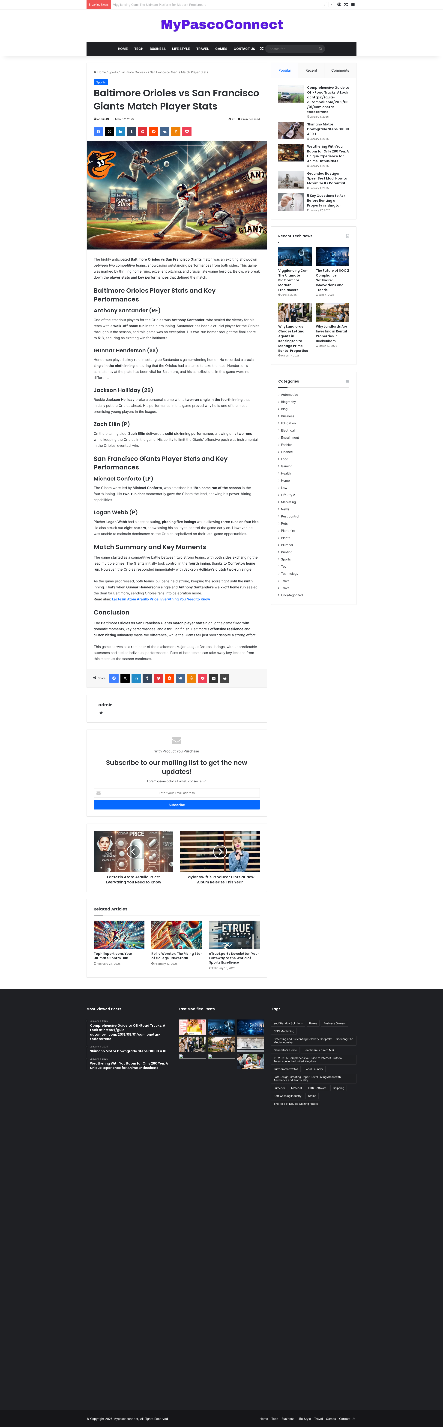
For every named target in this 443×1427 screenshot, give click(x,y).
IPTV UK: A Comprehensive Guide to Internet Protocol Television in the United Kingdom (308, 1059)
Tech (138, 49)
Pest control (290, 516)
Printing (286, 552)
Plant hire (288, 530)
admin (101, 119)
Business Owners (334, 1023)
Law (284, 488)
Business (158, 49)
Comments (340, 70)
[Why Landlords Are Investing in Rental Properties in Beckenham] (332, 312)
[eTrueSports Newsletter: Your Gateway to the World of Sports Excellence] (234, 935)
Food (284, 459)
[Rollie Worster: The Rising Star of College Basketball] (176, 935)
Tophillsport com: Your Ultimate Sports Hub (113, 955)
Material (296, 1088)
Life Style (181, 49)
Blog (284, 409)
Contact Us (244, 49)
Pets (284, 523)
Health (286, 473)
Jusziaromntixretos (286, 1069)
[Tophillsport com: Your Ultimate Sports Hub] (119, 935)
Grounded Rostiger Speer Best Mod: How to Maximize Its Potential (327, 178)
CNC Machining (284, 1031)
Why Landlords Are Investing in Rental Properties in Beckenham (331, 333)
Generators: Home (285, 1050)
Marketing (288, 502)
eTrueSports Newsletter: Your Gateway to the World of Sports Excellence (234, 958)
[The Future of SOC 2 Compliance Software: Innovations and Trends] (332, 256)
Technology (289, 573)
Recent (311, 70)
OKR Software (317, 1088)
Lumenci (279, 1088)
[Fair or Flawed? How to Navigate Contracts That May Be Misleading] (250, 1061)
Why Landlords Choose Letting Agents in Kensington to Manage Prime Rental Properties (293, 338)
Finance (287, 452)
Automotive (289, 394)
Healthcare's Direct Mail (319, 1050)
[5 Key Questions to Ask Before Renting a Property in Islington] (291, 202)
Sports (113, 72)
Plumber (287, 545)
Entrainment (290, 437)
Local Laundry (314, 1069)
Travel (202, 49)
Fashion (287, 445)
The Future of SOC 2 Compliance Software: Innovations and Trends (161, 4)
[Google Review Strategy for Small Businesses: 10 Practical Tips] (192, 1027)
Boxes (313, 1023)
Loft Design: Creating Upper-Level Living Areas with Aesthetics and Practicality (307, 1078)
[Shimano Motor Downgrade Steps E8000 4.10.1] (291, 130)
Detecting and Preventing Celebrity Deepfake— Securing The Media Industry (313, 1040)
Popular (284, 70)
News (285, 509)
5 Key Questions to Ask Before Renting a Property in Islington (326, 200)
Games (221, 49)
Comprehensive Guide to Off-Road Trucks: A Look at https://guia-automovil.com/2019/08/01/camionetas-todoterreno (328, 99)
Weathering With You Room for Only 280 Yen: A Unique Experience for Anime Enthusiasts (328, 153)
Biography (288, 402)
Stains (312, 1096)
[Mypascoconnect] (221, 26)
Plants (285, 538)
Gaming (286, 466)
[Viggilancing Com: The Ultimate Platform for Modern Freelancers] (295, 256)
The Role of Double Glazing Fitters (296, 1103)
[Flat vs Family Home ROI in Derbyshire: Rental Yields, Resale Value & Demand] (221, 1227)
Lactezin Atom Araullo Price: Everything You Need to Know (161, 599)
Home (123, 49)
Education (288, 423)
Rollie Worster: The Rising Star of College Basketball (176, 955)
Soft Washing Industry (288, 1096)
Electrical (288, 430)
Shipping (338, 1088)
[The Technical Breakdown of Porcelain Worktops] (250, 1044)
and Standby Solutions (288, 1023)
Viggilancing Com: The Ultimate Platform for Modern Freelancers (293, 280)
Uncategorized (292, 595)
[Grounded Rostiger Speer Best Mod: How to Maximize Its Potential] (291, 180)
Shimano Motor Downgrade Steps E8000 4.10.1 (328, 129)
